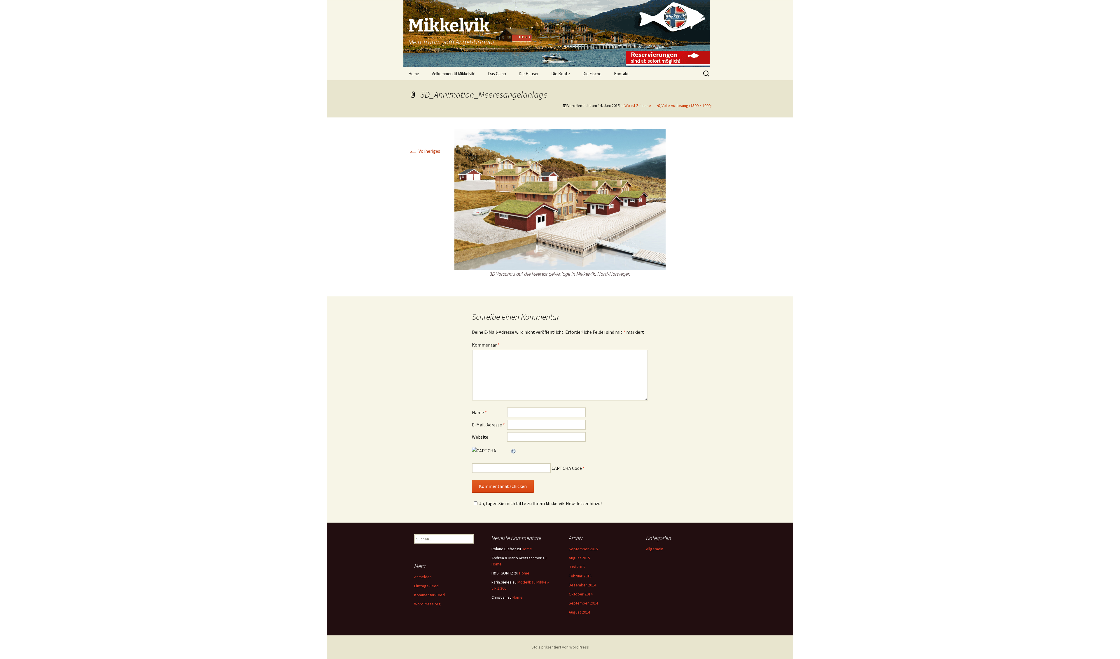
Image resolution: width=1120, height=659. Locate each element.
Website (480, 437)
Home (413, 73)
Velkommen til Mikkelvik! (453, 73)
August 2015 (579, 557)
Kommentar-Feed (429, 595)
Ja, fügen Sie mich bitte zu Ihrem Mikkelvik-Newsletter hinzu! (540, 503)
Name (479, 412)
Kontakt (621, 73)
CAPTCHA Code (567, 468)
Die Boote (560, 73)
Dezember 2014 (582, 585)
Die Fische (591, 73)
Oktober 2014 (581, 594)
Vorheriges (424, 151)
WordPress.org (427, 604)
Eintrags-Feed (426, 585)
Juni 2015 (577, 567)
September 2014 (583, 603)
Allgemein (654, 548)
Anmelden (423, 576)
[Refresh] (513, 451)
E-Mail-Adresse (488, 425)
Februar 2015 (580, 576)
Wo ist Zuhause (637, 105)
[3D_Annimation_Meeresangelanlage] (560, 199)
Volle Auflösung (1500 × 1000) (687, 105)
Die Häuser (529, 73)
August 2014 (579, 612)
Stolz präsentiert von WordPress (560, 647)
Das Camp (497, 73)
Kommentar (486, 345)
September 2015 (583, 548)
